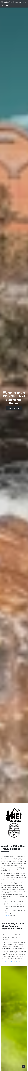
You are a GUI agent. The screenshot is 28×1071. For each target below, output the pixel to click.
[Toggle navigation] (7, 5)
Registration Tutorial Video (9, 961)
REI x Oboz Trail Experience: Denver (13, 2)
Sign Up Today (13, 408)
